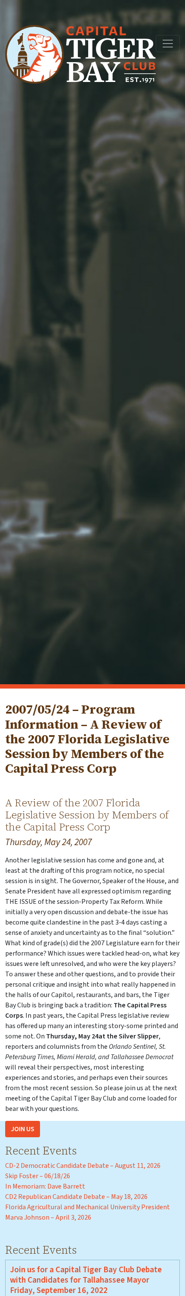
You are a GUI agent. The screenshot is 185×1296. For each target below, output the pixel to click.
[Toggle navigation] (168, 43)
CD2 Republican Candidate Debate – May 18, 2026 (76, 1197)
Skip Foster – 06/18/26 (37, 1176)
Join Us (22, 1129)
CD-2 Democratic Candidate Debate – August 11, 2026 (82, 1165)
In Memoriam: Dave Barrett (45, 1186)
